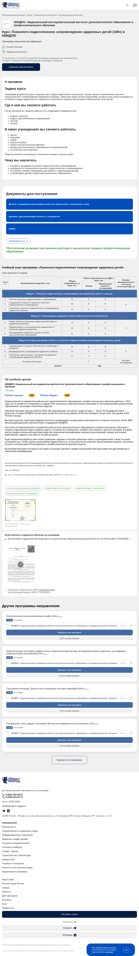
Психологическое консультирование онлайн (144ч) (31, 616)
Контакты (6, 900)
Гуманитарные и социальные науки (20, 831)
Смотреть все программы (69, 760)
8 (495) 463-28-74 (14, 797)
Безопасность (9, 827)
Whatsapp (67, 935)
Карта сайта (8, 879)
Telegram (67, 928)
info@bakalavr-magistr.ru (14, 806)
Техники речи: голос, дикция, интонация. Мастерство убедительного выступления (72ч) (50, 723)
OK (126, 950)
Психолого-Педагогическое (16, 843)
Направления (9, 823)
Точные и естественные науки (17, 867)
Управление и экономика (14, 872)
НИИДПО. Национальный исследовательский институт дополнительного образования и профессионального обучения (64, 626)
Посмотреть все (17, 241)
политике (109, 952)
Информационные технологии (17, 835)
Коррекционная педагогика (71, 15)
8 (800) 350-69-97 (14, 795)
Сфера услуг (8, 859)
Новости (6, 892)
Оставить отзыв (70, 914)
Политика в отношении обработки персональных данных (24, 945)
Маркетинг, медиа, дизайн (15, 839)
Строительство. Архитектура (16, 855)
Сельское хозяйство (12, 847)
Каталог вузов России (13, 883)
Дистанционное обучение (13, 15)
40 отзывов (18, 620)
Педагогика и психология (45, 15)
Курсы (29, 15)
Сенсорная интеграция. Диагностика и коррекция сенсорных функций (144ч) (44, 688)
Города (5, 888)
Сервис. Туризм (10, 851)
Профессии (8, 908)
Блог (4, 904)
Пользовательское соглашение (58, 945)
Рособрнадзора (47, 590)
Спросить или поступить (21, 67)
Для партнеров (9, 896)
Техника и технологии (13, 863)
